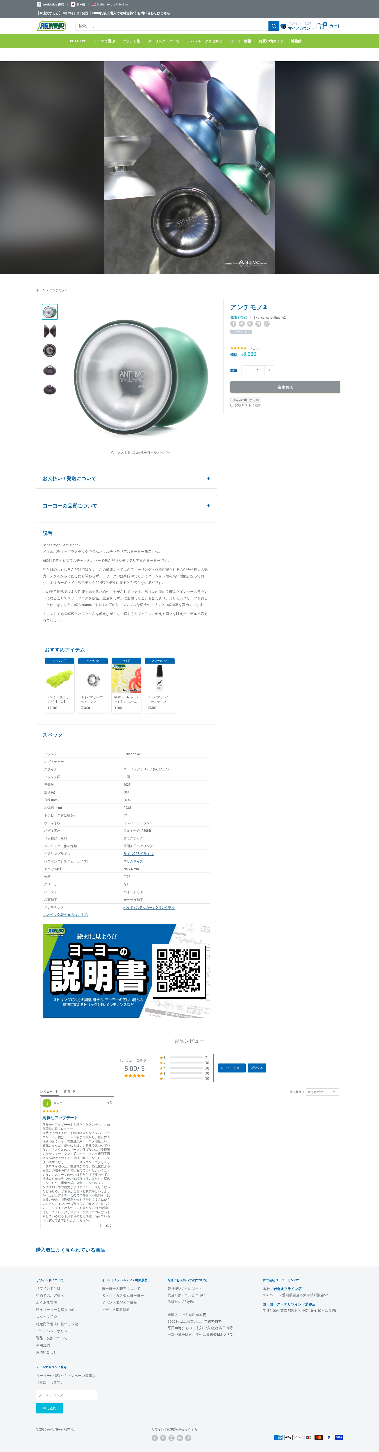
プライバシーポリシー (53, 1331)
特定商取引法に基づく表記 (57, 1324)
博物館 (296, 41)
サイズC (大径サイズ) (138, 853)
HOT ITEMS (78, 41)
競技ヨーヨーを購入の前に (57, 1309)
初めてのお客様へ (50, 1295)
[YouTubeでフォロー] (180, 1438)
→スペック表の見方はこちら (65, 914)
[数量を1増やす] (269, 370)
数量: (234, 370)
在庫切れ (285, 387)
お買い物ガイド (271, 41)
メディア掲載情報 (116, 1309)
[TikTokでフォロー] (188, 1438)
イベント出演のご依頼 (119, 1302)
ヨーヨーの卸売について (121, 1288)
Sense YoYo (238, 317)
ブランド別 (131, 41)
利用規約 (43, 1345)
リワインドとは (48, 1288)
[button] (184, 1057)
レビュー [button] (46, 1091)
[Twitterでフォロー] (163, 1438)
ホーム (40, 290)
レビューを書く (232, 1068)
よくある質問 (46, 1302)
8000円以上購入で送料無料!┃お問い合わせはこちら (131, 13)
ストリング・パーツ (164, 41)
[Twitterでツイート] (250, 323)
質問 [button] (67, 1091)
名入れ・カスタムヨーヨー (123, 1295)
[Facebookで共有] (233, 323)
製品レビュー (189, 1041)
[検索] (273, 26)
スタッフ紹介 (46, 1316)
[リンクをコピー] (267, 323)
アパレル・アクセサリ (204, 41)
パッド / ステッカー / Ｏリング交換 (149, 907)
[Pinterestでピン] (242, 323)
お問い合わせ (46, 1352)
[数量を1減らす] (246, 370)
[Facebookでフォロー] (155, 1438)
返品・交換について (52, 1338)
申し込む (50, 1408)
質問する (257, 1068)
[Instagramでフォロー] (171, 1438)
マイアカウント (301, 28)
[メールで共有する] (258, 323)
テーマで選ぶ (104, 41)
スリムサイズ (133, 861)
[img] (51, 1111)
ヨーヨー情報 (240, 41)
